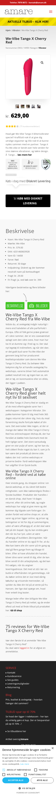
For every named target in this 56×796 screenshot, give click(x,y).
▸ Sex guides (12, 679)
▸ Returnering (13, 687)
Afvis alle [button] (42, 780)
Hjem (8, 30)
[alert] (28, 770)
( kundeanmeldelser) (30, 126)
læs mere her (25, 154)
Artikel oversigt (13, 739)
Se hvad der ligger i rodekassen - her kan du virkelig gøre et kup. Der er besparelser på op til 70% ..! (28, 720)
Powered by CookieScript (28, 793)
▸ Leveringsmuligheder (17, 683)
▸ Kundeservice (13, 676)
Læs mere (24, 764)
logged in (24, 647)
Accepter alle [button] (15, 780)
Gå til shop (16, 610)
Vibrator (16, 30)
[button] (42, 62)
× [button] (52, 748)
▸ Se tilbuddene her (16, 731)
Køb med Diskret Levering (29, 201)
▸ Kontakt (10, 672)
